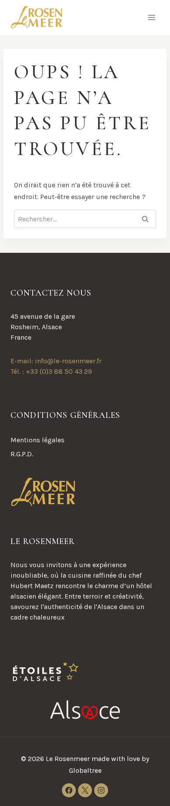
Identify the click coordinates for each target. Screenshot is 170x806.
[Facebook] (69, 790)
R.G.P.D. (21, 454)
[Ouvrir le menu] (151, 17)
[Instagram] (101, 790)
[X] (85, 790)
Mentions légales (37, 440)
